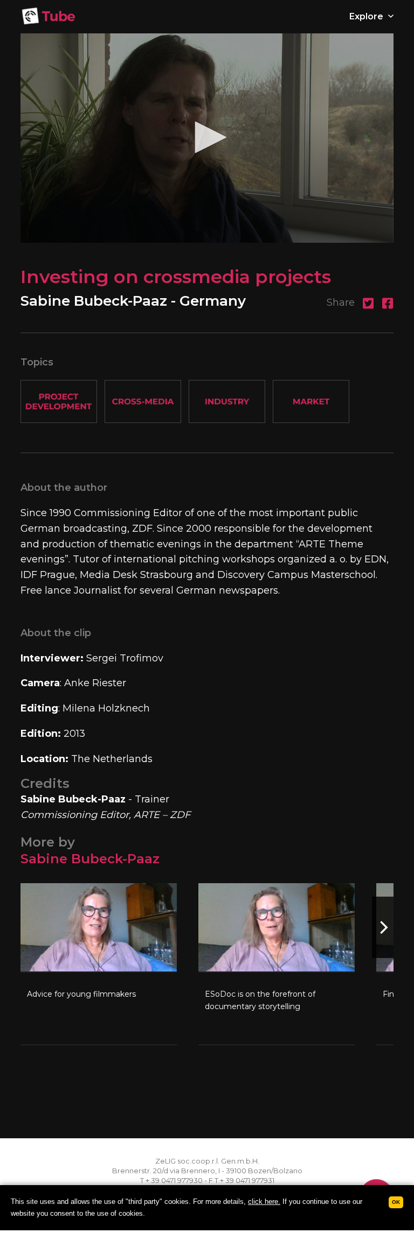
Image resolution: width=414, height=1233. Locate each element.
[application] (206, 138)
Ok (396, 1202)
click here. (264, 1201)
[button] (207, 137)
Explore (367, 16)
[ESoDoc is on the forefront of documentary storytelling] (276, 964)
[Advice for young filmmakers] (98, 964)
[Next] (383, 927)
